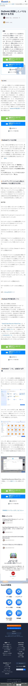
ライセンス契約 (15, 681)
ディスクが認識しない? (7, 648)
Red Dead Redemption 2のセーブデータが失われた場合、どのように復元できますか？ (13, 529)
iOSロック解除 (21, 656)
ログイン (18, 635)
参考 (5, 158)
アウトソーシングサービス (7, 671)
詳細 (14, 684)
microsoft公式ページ (9, 292)
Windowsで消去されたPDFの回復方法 (12, 544)
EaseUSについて (7, 663)
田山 (11, 17)
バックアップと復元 (21, 649)
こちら (21, 636)
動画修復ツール (7, 651)
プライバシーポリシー (9, 681)
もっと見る (12, 576)
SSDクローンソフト (7, 655)
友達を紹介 (7, 673)
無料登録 (14, 633)
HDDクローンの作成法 (7, 653)
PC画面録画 (20, 655)
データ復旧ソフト (8, 329)
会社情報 (7, 664)
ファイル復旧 (11, 4)
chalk (11, 22)
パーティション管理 (21, 648)
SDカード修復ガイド (7, 644)
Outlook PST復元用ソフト (16, 108)
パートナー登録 (7, 666)
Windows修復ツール (7, 646)
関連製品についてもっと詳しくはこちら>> (13, 510)
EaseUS (5, 1)
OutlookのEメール (7, 335)
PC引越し (21, 651)
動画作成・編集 (21, 653)
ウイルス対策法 (7, 649)
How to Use (4, 4)
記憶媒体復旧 (21, 644)
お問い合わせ (19, 681)
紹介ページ (13, 481)
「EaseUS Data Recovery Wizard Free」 (11, 323)
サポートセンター (7, 670)
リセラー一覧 (7, 668)
